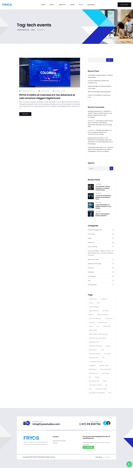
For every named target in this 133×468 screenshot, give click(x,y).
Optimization (105, 373)
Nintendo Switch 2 (93, 373)
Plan (90, 377)
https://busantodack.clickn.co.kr (97, 147)
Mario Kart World (104, 365)
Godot (102, 349)
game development (94, 342)
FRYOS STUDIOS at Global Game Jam (98, 334)
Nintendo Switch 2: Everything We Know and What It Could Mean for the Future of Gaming (100, 149)
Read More (25, 114)
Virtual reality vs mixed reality (97, 392)
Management (92, 365)
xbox (110, 392)
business (91, 314)
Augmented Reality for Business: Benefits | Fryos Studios (103, 206)
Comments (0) (44, 91)
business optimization (103, 314)
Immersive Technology (94, 263)
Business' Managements (95, 230)
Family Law (91, 242)
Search (110, 60)
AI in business (104, 299)
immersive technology (94, 353)
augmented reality (94, 310)
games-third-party (93, 259)
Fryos (98, 326)
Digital (90, 238)
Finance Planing (92, 246)
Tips (89, 280)
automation (106, 310)
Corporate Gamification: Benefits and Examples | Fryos (103, 197)
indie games (107, 353)
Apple (98, 303)
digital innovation (102, 322)
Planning (97, 377)
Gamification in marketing (95, 346)
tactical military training (95, 385)
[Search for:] (101, 168)
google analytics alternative (95, 138)
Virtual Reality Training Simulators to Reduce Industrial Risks (103, 188)
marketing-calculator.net (95, 111)
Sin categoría (92, 276)
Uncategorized (92, 284)
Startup (105, 381)
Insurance (91, 268)
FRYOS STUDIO (107, 326)
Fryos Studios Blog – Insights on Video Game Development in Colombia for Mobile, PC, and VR (100, 253)
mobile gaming (93, 369)
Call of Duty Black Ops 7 (95, 318)
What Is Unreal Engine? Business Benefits (99, 92)
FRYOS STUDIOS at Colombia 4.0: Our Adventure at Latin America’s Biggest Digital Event (47, 96)
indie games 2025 (93, 357)
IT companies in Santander (96, 361)
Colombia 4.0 (108, 318)
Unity (90, 389)
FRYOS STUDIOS (93, 330)
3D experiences (93, 299)
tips (106, 385)
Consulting (91, 234)
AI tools (91, 303)
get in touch (124, 4)
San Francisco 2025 (94, 381)
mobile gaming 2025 (105, 369)
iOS (103, 357)
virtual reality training (101, 389)
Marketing (91, 272)
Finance (91, 326)
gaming (108, 346)
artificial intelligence (94, 306)
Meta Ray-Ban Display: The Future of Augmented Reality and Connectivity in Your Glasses (99, 132)
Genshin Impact (93, 349)
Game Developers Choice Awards (97, 338)
